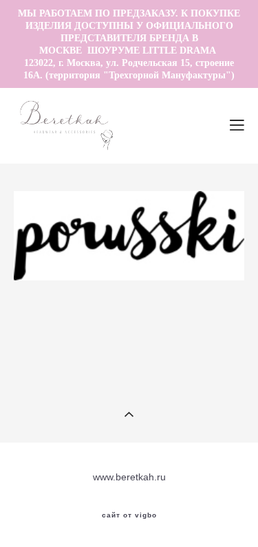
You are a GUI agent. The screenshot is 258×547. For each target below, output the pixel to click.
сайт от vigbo (129, 515)
